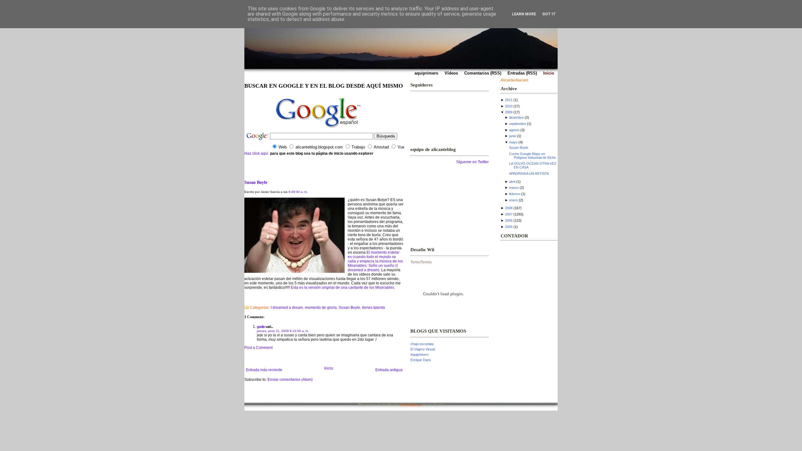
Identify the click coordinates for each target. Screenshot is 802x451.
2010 (509, 106)
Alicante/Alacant (514, 80)
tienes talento (373, 307)
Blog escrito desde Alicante (378, 405)
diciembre (516, 117)
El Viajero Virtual (422, 349)
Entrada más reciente (264, 370)
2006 (509, 220)
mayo (513, 142)
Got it (549, 14)
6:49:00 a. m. (298, 192)
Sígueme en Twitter (472, 162)
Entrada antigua (389, 370)
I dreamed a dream (287, 307)
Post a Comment (258, 347)
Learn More (524, 14)
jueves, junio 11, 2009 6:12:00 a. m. (283, 331)
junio (512, 136)
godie (261, 327)
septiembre (517, 124)
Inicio (328, 368)
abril (512, 182)
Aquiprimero (419, 354)
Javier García (433, 405)
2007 (509, 214)
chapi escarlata (422, 344)
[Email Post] (244, 299)
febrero (514, 194)
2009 (509, 112)
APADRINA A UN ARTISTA (529, 173)
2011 (509, 100)
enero (513, 200)
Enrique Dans (420, 360)
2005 (509, 227)
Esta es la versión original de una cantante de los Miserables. (343, 287)
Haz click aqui (256, 153)
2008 (509, 208)
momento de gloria (321, 307)
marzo (514, 187)
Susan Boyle (255, 182)
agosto (514, 130)
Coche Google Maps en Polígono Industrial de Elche (532, 155)
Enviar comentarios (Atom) (290, 379)
